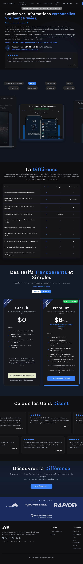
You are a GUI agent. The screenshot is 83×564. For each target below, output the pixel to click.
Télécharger (41, 486)
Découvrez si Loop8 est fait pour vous (41, 9)
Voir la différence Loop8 (41, 287)
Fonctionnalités (8, 3)
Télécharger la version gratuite (23, 375)
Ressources (48, 3)
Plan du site (77, 548)
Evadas (75, 545)
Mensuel (46, 292)
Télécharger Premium (62, 378)
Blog (38, 3)
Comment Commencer (22, 3)
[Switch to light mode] (77, 3)
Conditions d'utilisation (28, 542)
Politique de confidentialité (10, 542)
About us (58, 3)
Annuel (36, 292)
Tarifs (32, 3)
